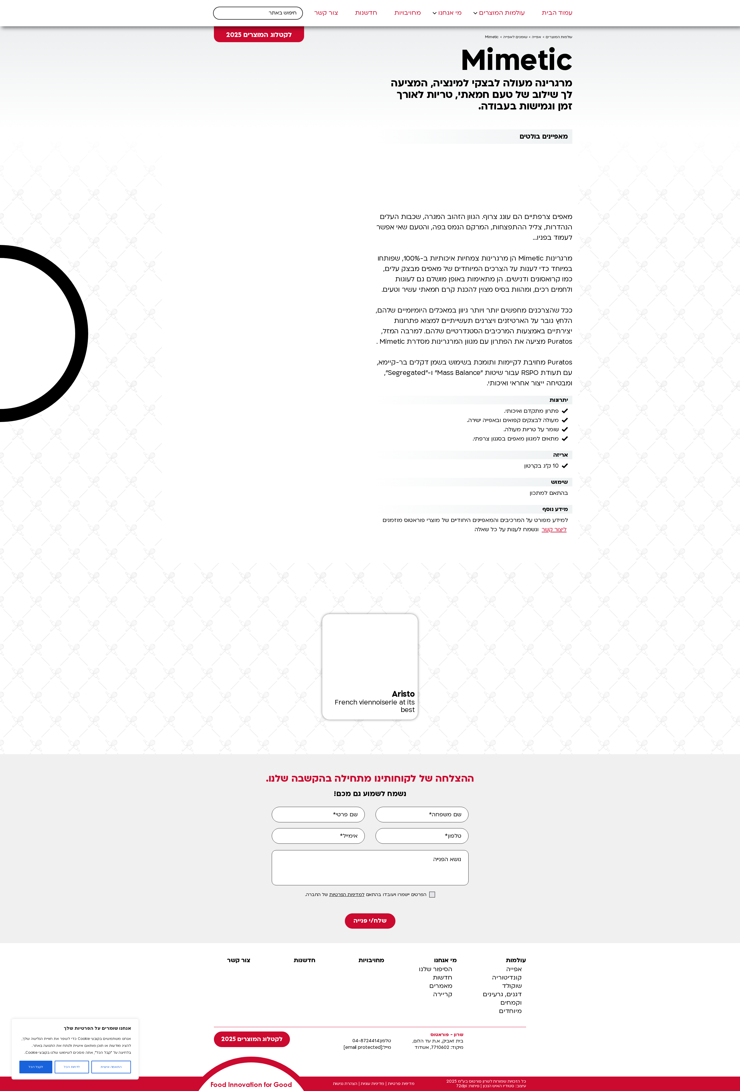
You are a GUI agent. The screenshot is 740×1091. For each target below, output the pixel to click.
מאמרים (440, 986)
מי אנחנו (450, 13)
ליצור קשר (554, 529)
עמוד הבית (557, 13)
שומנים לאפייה (515, 37)
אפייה (536, 37)
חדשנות (366, 13)
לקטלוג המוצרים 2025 (259, 34)
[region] (75, 1049)
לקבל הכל (36, 1067)
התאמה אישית (111, 1067)
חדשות (442, 977)
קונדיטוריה (507, 977)
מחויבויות (408, 13)
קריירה (442, 994)
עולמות (516, 960)
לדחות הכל (72, 1067)
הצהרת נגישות (345, 1083)
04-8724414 (365, 1040)
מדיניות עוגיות (372, 1083)
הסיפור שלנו (435, 969)
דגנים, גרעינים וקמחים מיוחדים (502, 1002)
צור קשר (326, 13)
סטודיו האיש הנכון (498, 1086)
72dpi (461, 1086)
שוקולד (512, 986)
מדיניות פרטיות (401, 1083)
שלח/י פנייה (370, 921)
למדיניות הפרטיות (347, 894)
